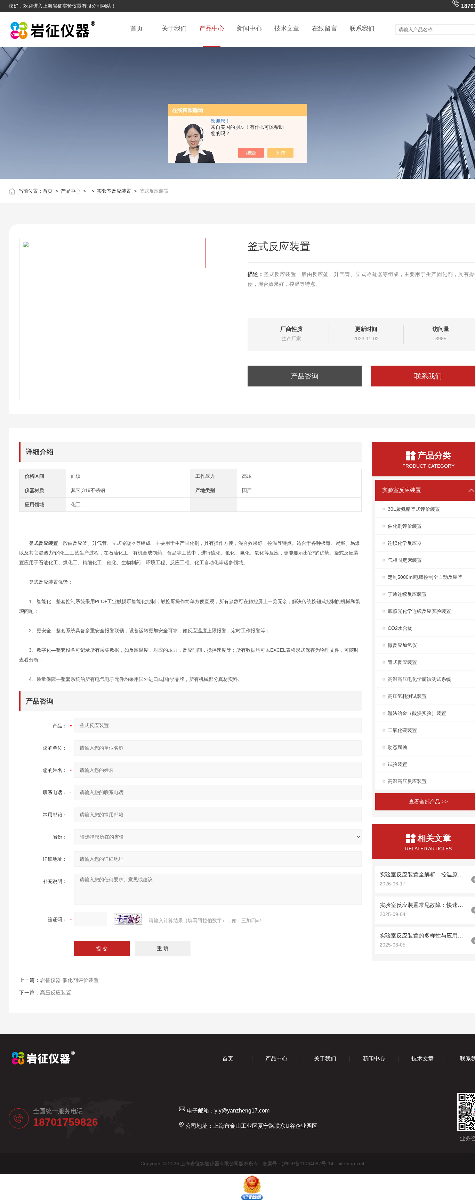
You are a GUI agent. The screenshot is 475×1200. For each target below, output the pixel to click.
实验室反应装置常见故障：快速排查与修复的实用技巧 (424, 905)
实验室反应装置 (114, 191)
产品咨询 (305, 376)
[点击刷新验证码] (128, 919)
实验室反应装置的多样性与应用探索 (424, 936)
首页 (136, 28)
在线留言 (324, 28)
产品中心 (211, 28)
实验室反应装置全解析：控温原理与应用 (424, 874)
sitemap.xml (351, 1163)
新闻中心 (249, 28)
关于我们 (174, 28)
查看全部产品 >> (428, 802)
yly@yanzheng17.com (242, 1111)
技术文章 (286, 28)
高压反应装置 (55, 992)
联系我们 (362, 28)
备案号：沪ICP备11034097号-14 (298, 1163)
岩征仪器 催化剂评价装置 (69, 980)
